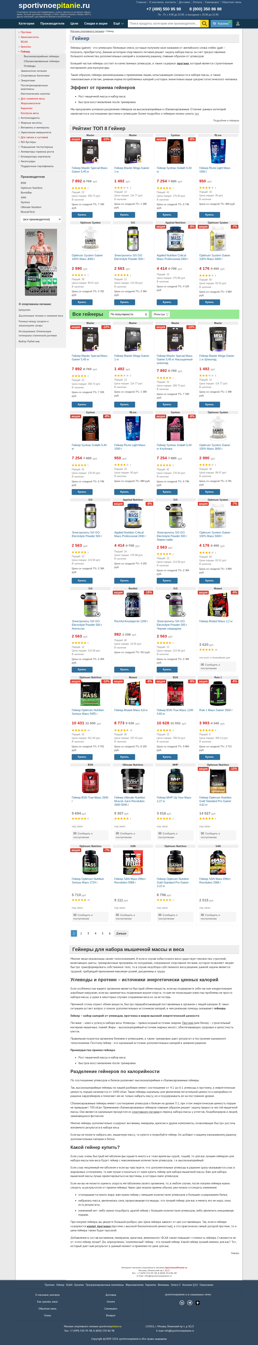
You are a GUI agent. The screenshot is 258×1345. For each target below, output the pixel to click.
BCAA (24, 41)
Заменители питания (34, 70)
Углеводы (30, 66)
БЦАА (69, 1284)
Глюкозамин (206, 1284)
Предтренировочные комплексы (105, 1284)
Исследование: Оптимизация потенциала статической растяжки (38, 333)
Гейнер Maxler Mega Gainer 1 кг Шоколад (216, 357)
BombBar (26, 192)
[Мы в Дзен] (196, 1302)
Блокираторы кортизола (35, 156)
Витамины (163, 1284)
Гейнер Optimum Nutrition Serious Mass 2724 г (88, 880)
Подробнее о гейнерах (226, 120)
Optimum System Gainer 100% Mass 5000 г (214, 257)
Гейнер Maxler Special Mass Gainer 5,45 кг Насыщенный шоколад (174, 359)
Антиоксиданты (30, 117)
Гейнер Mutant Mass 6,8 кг (131, 710)
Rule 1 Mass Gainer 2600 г (216, 710)
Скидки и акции (95, 23)
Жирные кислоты (31, 122)
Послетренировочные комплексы (34, 87)
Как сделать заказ (47, 1301)
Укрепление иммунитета (36, 132)
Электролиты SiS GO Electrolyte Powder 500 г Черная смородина (172, 625)
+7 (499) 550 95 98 (163, 9)
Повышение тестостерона (37, 146)
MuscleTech (28, 211)
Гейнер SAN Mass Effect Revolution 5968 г (129, 880)
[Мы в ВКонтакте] (180, 1302)
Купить (82, 214)
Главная (141, 2)
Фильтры (159, 314)
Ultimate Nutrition (31, 207)
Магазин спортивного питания (87, 31)
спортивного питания (146, 1112)
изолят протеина (99, 1226)
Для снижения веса (33, 98)
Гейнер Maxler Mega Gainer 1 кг (131, 169)
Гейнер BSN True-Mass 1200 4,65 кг (175, 711)
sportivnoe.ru (54, 5)
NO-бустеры (28, 141)
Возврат (110, 1315)
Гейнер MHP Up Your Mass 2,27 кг (174, 799)
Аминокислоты (30, 37)
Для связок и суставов (34, 137)
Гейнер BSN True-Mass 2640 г (90, 799)
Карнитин (26, 108)
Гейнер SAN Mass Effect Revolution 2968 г (214, 880)
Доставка (184, 2)
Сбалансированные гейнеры (41, 61)
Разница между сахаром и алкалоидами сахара (34, 323)
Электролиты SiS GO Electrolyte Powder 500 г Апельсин (87, 625)
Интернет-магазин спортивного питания (154, 1267)
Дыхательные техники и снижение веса (41, 315)
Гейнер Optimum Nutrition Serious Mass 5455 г (88, 711)
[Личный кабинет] (237, 23)
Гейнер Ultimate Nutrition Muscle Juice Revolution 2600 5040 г (129, 801)
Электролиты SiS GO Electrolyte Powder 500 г (129, 257)
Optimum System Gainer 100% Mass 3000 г (87, 257)
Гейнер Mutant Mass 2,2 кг (216, 621)
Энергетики (28, 80)
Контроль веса (30, 113)
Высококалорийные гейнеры (41, 56)
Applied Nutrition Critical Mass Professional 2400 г (172, 257)
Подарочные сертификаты (37, 166)
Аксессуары (28, 161)
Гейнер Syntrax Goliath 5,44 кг (174, 169)
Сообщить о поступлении (210, 666)
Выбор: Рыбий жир (29, 341)
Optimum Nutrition (31, 187)
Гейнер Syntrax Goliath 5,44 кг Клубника (174, 446)
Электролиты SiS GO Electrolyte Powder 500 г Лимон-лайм (172, 536)
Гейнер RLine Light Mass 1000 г (214, 169)
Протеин (187, 1023)
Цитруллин (24, 309)
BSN (23, 182)
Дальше (121, 933)
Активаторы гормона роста (37, 151)
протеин (183, 63)
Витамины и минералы (35, 127)
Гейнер (25, 51)
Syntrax (25, 202)
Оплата (197, 2)
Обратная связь (231, 2)
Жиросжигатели (30, 103)
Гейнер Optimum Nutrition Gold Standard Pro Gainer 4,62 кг (215, 801)
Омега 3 (176, 1284)
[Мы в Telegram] (188, 1302)
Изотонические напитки (35, 93)
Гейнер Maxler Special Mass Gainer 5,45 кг (89, 169)
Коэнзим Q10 (190, 1284)
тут (197, 113)
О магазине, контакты (162, 2)
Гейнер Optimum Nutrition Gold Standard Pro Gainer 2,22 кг (173, 882)
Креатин (26, 46)
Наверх (235, 1253)
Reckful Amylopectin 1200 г (131, 621)
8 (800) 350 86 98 (205, 9)
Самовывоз (212, 2)
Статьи (47, 1315)
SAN (23, 197)
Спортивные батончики (35, 75)
